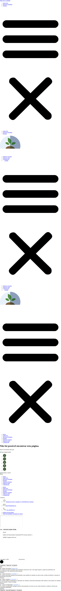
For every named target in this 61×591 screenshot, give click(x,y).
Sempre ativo (15, 568)
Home (4, 434)
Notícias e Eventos (7, 156)
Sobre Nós (5, 3)
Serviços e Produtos (7, 4)
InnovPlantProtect (13, 559)
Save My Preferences (11, 590)
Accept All (14, 565)
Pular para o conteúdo (5, 0)
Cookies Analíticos (5, 579)
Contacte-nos (6, 159)
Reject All (9, 565)
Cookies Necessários (6, 568)
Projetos (5, 5)
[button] (30, 68)
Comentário (14, 573)
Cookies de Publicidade (7, 584)
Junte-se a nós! (6, 158)
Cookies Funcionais (6, 573)
